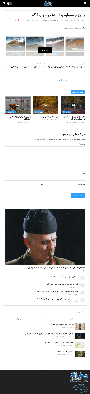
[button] (45, 373)
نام (84, 173)
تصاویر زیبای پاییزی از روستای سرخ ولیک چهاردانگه (75, 118)
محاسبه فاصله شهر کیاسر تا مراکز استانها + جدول (59, 342)
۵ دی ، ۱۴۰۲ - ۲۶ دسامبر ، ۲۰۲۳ (76, 122)
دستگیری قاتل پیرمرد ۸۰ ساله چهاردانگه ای (64, 277)
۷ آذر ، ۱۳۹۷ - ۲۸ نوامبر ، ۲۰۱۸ (74, 20)
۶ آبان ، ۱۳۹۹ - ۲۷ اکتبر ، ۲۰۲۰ (22, 122)
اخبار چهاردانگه (57, 20)
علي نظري (63, 80)
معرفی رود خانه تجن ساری (66, 351)
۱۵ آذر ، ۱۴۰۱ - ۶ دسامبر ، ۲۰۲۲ (50, 120)
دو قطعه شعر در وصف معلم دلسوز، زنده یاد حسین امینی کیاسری (56, 291)
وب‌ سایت (81, 184)
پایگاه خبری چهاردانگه (81, 385)
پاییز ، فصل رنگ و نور (50, 116)
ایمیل (41, 184)
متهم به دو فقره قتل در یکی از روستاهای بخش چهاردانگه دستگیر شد (55, 298)
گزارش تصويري (47, 20)
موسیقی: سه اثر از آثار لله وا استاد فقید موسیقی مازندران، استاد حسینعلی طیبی (56, 267)
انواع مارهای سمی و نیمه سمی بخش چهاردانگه (62, 284)
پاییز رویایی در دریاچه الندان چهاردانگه (20, 118)
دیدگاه (82, 144)
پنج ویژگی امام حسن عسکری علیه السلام (61, 324)
